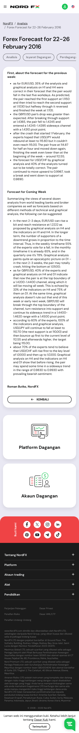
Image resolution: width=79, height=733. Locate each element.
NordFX (8, 23)
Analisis (22, 23)
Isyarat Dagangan (38, 57)
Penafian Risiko (12, 614)
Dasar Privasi (46, 608)
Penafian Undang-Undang (17, 620)
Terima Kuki (39, 726)
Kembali (42, 399)
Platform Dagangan (39, 447)
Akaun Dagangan (39, 496)
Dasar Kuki (41, 720)
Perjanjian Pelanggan (15, 608)
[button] (5, 6)
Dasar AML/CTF (47, 614)
